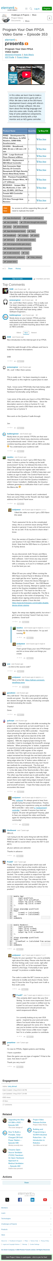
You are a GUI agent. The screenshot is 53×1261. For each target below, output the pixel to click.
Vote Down (12, 361)
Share (10, 269)
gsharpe (11, 721)
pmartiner (11, 1042)
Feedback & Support (16, 1241)
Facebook (20, 1200)
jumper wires (11, 262)
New (49, 18)
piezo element (22, 227)
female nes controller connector (18, 249)
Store (3, 1235)
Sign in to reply (17, 279)
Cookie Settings (34, 1244)
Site (26, 8)
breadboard (11, 235)
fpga (33, 231)
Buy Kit (44, 131)
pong (9, 227)
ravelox (10, 457)
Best (26, 333)
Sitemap (24, 1244)
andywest (16, 510)
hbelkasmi (12, 830)
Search (31, 8)
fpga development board (16, 231)
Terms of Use (34, 1241)
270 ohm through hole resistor (35, 222)
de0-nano (10, 240)
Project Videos (23, 57)
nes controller (12, 222)
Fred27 (10, 862)
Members (4, 1208)
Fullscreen (45, 917)
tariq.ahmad (12, 1086)
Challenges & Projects (20, 15)
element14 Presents (13, 55)
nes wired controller (27, 240)
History (18, 269)
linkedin (32, 1200)
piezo (36, 235)
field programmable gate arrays (18, 244)
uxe (9, 664)
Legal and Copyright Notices (11, 1244)
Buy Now (42, 139)
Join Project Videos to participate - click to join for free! (26, 1257)
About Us (4, 1241)
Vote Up (8, 361)
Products (4, 1229)
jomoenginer (15, 300)
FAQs (26, 1241)
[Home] (9, 8)
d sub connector (13, 253)
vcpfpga (25, 235)
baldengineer (16, 315)
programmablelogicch (35, 218)
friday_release (36, 257)
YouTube (45, 1200)
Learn (3, 1213)
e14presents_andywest (15, 257)
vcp (26, 253)
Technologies (6, 1218)
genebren (11, 693)
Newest (34, 333)
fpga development (13, 218)
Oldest (18, 333)
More (34, 15)
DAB (12, 289)
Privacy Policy (45, 1241)
